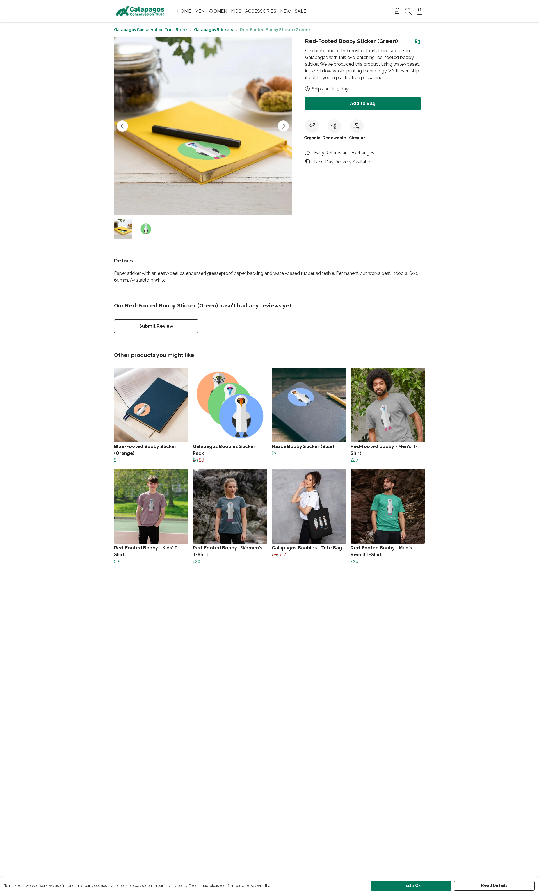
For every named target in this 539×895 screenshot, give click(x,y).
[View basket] (419, 11)
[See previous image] (122, 126)
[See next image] (283, 126)
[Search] (408, 11)
